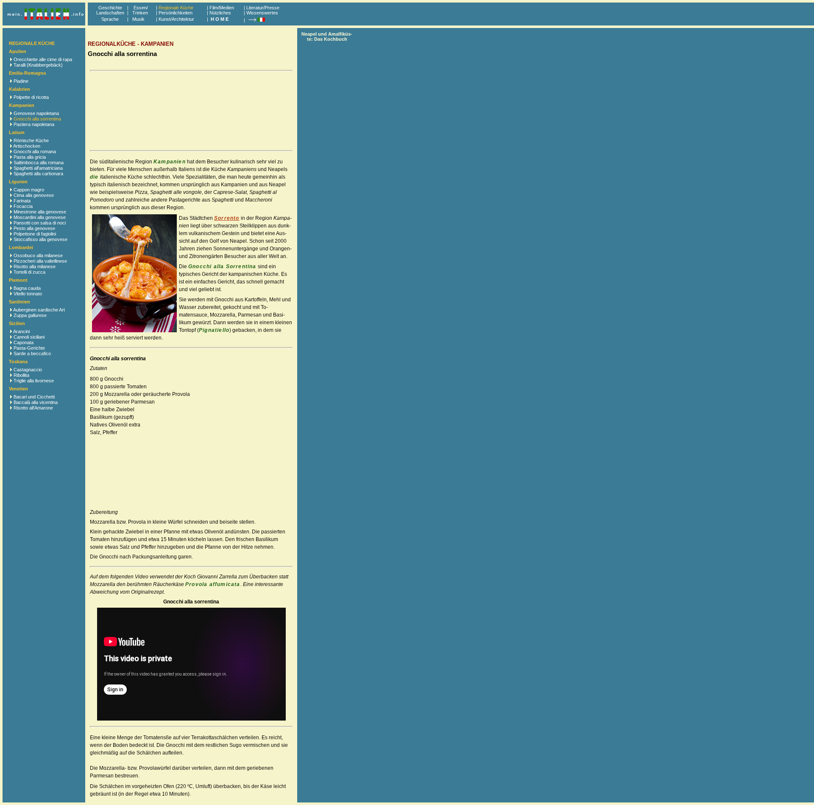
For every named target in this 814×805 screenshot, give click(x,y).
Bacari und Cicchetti (34, 396)
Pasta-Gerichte (29, 348)
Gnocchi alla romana (35, 151)
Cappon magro (29, 189)
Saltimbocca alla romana (39, 162)
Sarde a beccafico (32, 353)
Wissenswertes (262, 12)
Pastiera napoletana (34, 124)
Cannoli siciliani (29, 336)
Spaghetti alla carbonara (38, 173)
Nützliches (220, 12)
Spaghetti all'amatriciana (38, 168)
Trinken (139, 12)
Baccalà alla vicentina (36, 402)
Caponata (23, 342)
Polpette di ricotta (31, 97)
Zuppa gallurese (30, 315)
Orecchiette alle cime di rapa (43, 59)
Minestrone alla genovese (40, 211)
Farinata (22, 200)
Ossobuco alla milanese (38, 255)
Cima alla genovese (34, 195)
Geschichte (110, 7)
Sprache (110, 19)
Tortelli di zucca (29, 272)
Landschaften (110, 12)
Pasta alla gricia (30, 157)
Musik (138, 19)
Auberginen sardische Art (39, 309)
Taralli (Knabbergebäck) (38, 64)
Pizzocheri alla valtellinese (40, 261)
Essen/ (141, 7)
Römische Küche (31, 140)
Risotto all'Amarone (33, 407)
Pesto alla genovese (34, 228)
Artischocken (26, 146)
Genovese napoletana (36, 113)
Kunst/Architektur (176, 19)
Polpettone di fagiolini (35, 233)
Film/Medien (221, 7)
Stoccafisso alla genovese (40, 239)
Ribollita (21, 375)
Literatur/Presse (262, 7)
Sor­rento (227, 218)
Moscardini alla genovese (40, 217)
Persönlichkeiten (175, 12)
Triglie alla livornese (34, 380)
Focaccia (23, 206)
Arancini (21, 331)
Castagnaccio (28, 369)
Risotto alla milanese (35, 266)
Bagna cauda (27, 288)
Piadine (21, 81)
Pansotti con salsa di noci (40, 222)
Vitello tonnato (28, 293)
